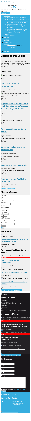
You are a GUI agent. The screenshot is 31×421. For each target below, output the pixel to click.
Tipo (2, 199)
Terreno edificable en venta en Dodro (14, 272)
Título (2, 362)
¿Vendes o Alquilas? (9, 36)
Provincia (3, 202)
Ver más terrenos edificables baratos (11, 290)
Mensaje (3, 376)
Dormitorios (4, 212)
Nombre (3, 366)
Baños (2, 215)
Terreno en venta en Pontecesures (10, 84)
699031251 (4, 11)
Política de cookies (17, 401)
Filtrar (2, 227)
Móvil (3, 369)
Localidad (3, 205)
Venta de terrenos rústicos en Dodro (17, 22)
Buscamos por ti (5, 13)
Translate (12, 47)
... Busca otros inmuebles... (14, 32)
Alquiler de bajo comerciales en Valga (17, 29)
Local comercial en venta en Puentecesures (10, 338)
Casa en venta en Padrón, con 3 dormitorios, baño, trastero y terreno (14, 325)
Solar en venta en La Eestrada (14, 165)
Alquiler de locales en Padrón (15, 24)
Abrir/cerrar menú (6, 1)
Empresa (6, 37)
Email (3, 372)
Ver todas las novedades (8, 188)
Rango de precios (5, 219)
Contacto (6, 39)
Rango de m (4, 222)
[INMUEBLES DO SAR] (12, 8)
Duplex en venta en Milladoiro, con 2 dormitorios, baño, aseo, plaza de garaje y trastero (14, 106)
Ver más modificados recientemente (11, 355)
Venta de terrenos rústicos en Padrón (17, 21)
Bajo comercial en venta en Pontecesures (13, 148)
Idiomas (6, 44)
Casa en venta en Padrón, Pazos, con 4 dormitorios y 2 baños (14, 240)
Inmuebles (7, 16)
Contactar (3, 391)
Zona (2, 209)
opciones (3, 225)
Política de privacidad (19, 389)
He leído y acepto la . (14, 389)
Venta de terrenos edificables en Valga (17, 17)
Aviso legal (17, 405)
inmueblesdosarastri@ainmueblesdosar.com (13, 10)
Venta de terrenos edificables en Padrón (18, 19)
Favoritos (6, 41)
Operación (3, 195)
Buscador (6, 34)
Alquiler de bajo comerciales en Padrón (17, 31)
